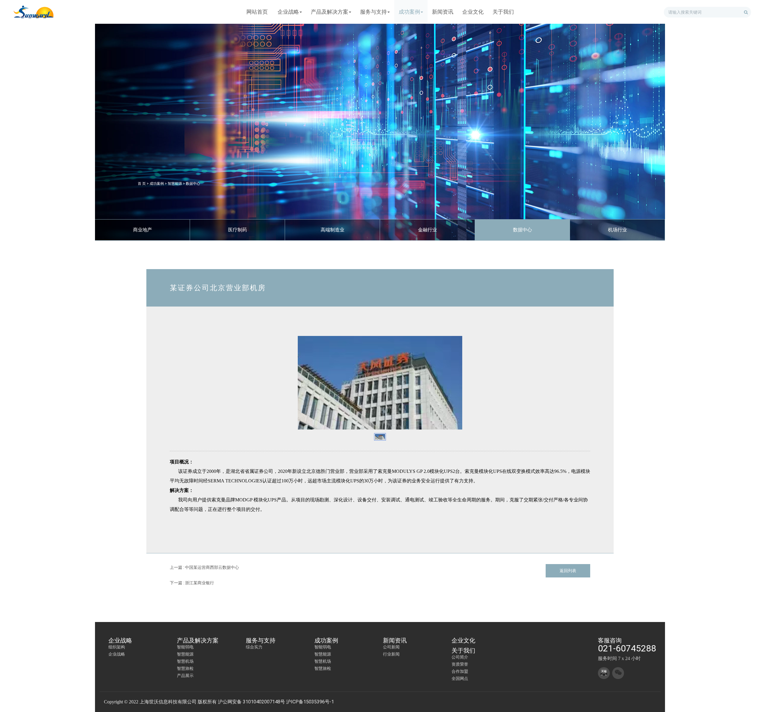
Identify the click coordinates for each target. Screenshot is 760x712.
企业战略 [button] (288, 12)
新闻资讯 (395, 640)
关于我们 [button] (503, 12)
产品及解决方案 (197, 640)
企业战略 (120, 640)
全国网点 (460, 678)
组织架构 (116, 647)
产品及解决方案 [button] (329, 12)
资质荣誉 (460, 664)
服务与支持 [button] (373, 12)
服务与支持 (261, 640)
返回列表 (568, 570)
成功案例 (157, 183)
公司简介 (460, 657)
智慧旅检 (185, 668)
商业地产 (142, 230)
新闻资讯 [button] (442, 12)
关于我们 (463, 650)
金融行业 (427, 230)
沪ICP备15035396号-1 (310, 702)
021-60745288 (627, 648)
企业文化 (463, 640)
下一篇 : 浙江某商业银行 (192, 582)
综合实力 (254, 647)
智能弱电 (185, 647)
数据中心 (193, 183)
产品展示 (185, 675)
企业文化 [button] (473, 12)
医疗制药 (237, 230)
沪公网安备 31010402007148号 (251, 702)
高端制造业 (332, 230)
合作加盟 (460, 671)
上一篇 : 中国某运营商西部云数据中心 (204, 567)
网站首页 (257, 12)
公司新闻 (391, 647)
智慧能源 (175, 183)
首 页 (142, 183)
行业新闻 (391, 654)
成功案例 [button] (409, 12)
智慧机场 (185, 661)
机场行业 (617, 230)
